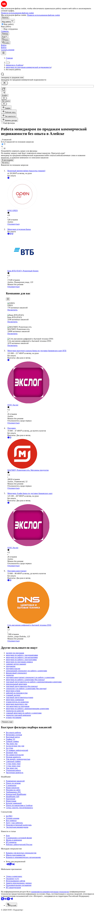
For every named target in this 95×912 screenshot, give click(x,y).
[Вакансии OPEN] (50, 194)
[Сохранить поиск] (3, 89)
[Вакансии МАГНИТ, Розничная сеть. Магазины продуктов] (50, 454)
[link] (5, 39)
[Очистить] (4, 83)
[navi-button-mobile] (3, 53)
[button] (3, 45)
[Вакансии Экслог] (50, 382)
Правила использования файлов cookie (43, 15)
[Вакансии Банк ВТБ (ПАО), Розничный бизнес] (50, 252)
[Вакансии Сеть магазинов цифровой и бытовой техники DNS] (50, 603)
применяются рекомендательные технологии (50, 892)
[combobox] (12, 77)
